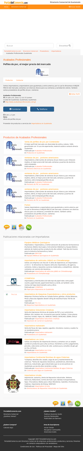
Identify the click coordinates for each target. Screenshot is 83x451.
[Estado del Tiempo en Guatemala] (21, 227)
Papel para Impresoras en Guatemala (40, 289)
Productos (9, 80)
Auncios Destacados (51, 416)
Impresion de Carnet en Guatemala (39, 321)
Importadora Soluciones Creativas (39, 310)
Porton (27, 205)
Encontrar (64, 45)
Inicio (6, 7)
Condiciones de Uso (27, 447)
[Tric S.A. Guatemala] (13, 294)
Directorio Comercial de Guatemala (65, 2)
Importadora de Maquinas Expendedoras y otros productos (50, 294)
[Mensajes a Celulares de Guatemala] (6, 227)
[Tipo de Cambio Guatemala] (28, 227)
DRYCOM (38, 253)
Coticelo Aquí (8, 428)
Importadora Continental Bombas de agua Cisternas (47, 357)
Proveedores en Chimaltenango (38, 273)
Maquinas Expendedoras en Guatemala (41, 305)
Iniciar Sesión (75, 7)
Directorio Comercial (18, 7)
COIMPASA (30, 278)
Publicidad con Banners (52, 418)
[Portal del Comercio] (16, 2)
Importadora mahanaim (35, 326)
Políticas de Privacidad (44, 447)
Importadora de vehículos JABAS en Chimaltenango (47, 260)
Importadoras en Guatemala (41, 123)
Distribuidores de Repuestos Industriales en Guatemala (47, 388)
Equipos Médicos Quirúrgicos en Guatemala (43, 256)
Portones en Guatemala (35, 218)
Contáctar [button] (16, 109)
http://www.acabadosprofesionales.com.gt (20, 102)
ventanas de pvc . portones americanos (41, 158)
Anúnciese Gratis (50, 432)
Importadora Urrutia (33, 375)
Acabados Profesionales (43, 151)
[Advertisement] (41, 25)
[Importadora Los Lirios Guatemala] (13, 341)
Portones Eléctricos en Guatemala (39, 168)
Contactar (19, 80)
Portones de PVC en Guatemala (38, 184)
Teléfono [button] (43, 109)
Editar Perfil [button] (75, 94)
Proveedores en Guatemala (36, 334)
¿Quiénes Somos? (10, 416)
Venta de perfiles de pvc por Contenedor (42, 142)
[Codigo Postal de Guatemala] (14, 227)
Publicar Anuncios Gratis (53, 414)
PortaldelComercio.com (12, 411)
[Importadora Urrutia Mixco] (13, 383)
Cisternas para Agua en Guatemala (39, 370)
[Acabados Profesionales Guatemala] (13, 145)
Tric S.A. (38, 303)
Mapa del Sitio (59, 447)
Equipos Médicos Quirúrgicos (37, 242)
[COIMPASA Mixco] (13, 282)
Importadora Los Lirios (34, 339)
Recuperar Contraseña (52, 430)
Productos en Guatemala (36, 153)
